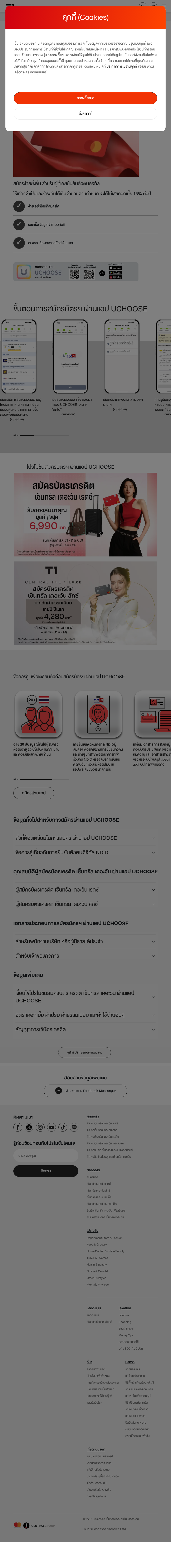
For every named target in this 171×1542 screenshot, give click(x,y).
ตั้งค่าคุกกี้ (85, 114)
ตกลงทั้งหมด (85, 98)
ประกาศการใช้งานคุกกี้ (122, 66)
